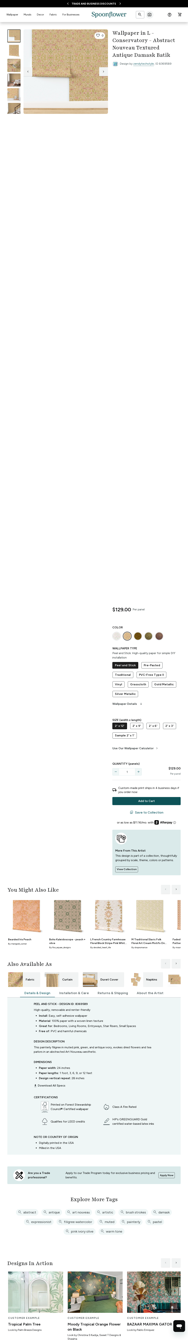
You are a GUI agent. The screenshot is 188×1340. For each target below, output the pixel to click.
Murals (27, 14)
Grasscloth (138, 684)
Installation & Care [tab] (74, 993)
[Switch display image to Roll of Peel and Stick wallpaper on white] (14, 50)
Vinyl (118, 684)
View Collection (127, 869)
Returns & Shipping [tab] (113, 993)
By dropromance (139, 947)
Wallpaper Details (127, 704)
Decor (40, 14)
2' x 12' (119, 726)
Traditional (123, 675)
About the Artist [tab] (150, 993)
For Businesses (70, 14)
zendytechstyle (143, 63)
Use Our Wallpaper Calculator (135, 748)
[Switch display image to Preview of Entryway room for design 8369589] (14, 109)
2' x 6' (153, 726)
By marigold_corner (17, 944)
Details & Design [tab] (37, 993)
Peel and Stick (125, 665)
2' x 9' (137, 726)
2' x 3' (169, 726)
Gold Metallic (164, 684)
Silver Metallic (125, 694)
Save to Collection (146, 812)
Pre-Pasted (152, 665)
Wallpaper (12, 14)
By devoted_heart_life (100, 947)
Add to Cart (146, 801)
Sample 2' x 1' (124, 735)
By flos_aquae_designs (60, 947)
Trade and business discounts (94, 3)
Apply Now (166, 1175)
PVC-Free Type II (151, 675)
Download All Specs (49, 1086)
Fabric (53, 14)
